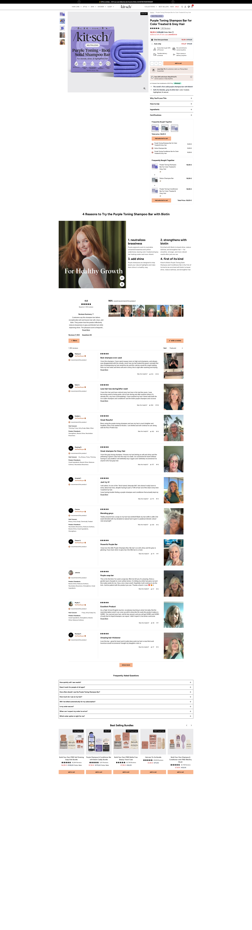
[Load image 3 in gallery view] (62, 28)
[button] (160, 28)
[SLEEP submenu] (113, 7)
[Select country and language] (189, 7)
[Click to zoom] (144, 88)
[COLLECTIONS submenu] (156, 7)
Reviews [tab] (74, 335)
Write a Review (177, 341)
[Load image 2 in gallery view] (62, 21)
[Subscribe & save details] (191, 77)
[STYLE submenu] (89, 7)
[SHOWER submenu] (105, 7)
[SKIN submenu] (95, 7)
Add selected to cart (161, 138)
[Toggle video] (122, 284)
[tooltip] (93, 314)
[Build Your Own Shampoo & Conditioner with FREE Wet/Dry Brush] (180, 742)
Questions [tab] (87, 335)
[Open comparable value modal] (173, 32)
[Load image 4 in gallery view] (62, 35)
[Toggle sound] (122, 278)
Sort (165, 348)
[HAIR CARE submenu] (81, 7)
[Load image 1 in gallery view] (62, 14)
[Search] (182, 7)
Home (152, 12)
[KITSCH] (126, 6)
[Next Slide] (181, 311)
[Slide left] (79, 1)
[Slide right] (173, 1)
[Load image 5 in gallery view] (62, 42)
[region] (126, 2)
